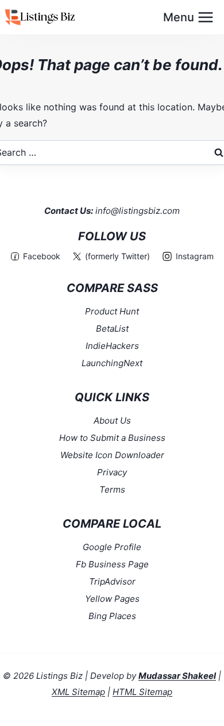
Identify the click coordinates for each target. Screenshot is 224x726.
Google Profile (112, 546)
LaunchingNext (112, 363)
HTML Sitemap (142, 691)
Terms (112, 489)
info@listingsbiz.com (137, 210)
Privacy (112, 472)
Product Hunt (112, 311)
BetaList (112, 328)
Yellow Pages (112, 598)
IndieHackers (112, 345)
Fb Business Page (112, 564)
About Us (112, 420)
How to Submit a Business (112, 437)
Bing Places (112, 615)
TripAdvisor (112, 581)
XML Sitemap (78, 691)
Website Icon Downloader (112, 455)
